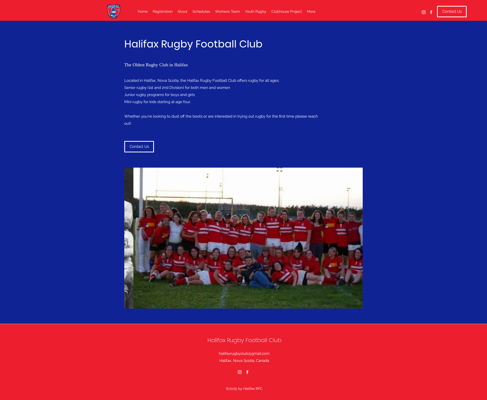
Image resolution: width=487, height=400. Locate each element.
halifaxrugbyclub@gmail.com (244, 353)
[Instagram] (423, 12)
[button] (243, 238)
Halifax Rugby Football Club (244, 340)
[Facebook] (431, 12)
